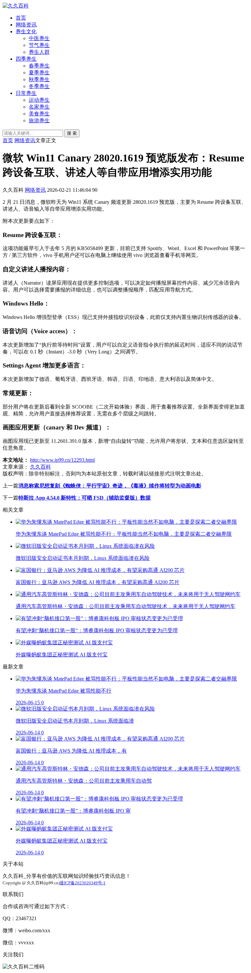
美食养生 (39, 113)
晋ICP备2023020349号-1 (83, 882)
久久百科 (40, 467)
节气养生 (39, 45)
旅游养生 (39, 120)
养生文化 (26, 31)
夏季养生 (39, 72)
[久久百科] (16, 5)
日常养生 (26, 93)
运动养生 (39, 100)
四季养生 (26, 59)
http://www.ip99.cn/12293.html (62, 460)
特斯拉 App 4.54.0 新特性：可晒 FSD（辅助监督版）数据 (84, 498)
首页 (21, 18)
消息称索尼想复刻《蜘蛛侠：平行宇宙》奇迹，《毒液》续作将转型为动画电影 (109, 485)
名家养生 (39, 107)
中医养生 (39, 38)
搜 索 (72, 133)
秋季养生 (39, 79)
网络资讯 (26, 24)
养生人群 (39, 52)
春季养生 (39, 65)
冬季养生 (39, 86)
